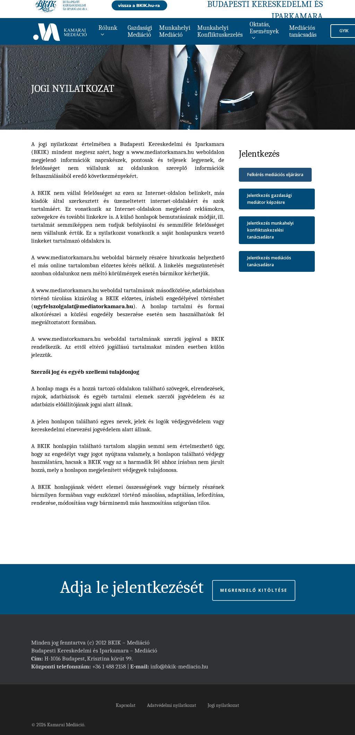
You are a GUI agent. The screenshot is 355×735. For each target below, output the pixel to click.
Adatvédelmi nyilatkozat (171, 705)
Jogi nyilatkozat (223, 705)
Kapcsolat (126, 705)
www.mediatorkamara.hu (162, 152)
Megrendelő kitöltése (253, 590)
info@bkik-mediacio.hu (179, 666)
